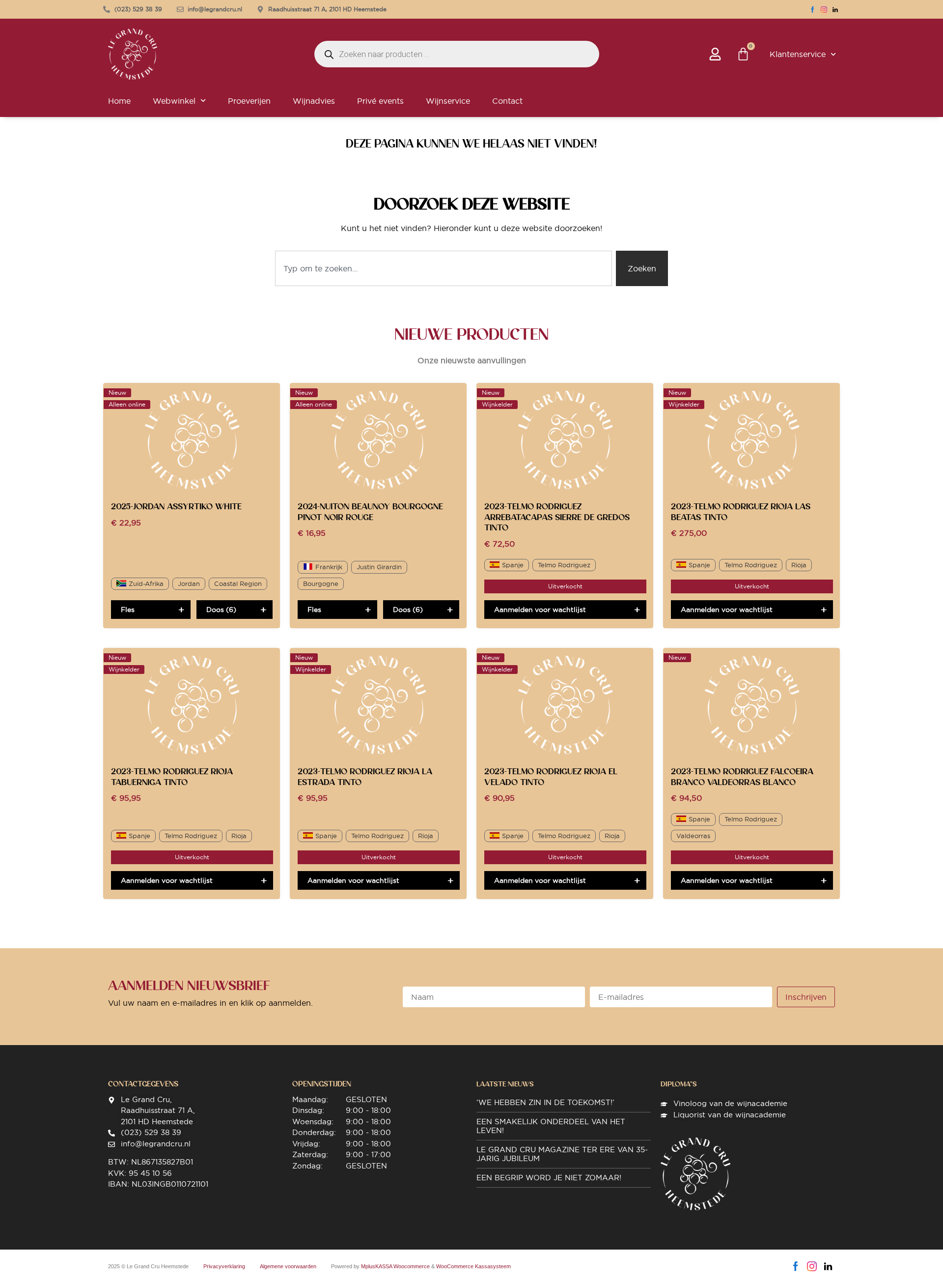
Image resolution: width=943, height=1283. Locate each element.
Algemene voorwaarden (288, 1266)
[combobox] (443, 268)
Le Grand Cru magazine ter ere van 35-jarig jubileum (562, 1154)
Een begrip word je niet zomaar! (548, 1177)
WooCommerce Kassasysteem (473, 1266)
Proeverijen (249, 101)
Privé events (380, 101)
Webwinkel (174, 101)
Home (119, 101)
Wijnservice (448, 101)
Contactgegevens (143, 1083)
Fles (128, 609)
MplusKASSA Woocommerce (395, 1266)
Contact (507, 101)
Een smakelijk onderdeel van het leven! (550, 1126)
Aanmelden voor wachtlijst (540, 609)
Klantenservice (798, 54)
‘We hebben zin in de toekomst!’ (545, 1102)
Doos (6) (221, 609)
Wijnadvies (314, 101)
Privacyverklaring (224, 1266)
